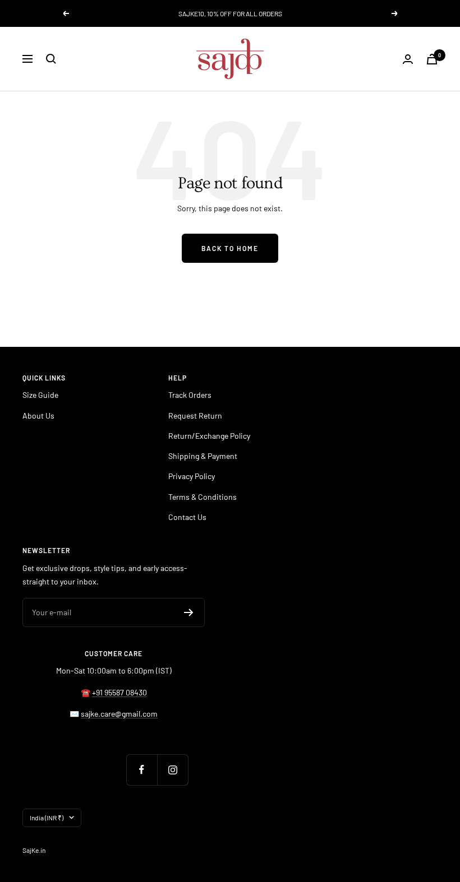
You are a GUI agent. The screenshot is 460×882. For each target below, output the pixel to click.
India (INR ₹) (46, 817)
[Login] (408, 59)
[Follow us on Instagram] (172, 769)
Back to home (230, 248)
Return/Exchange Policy (209, 435)
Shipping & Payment (202, 456)
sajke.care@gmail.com (119, 713)
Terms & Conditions (202, 497)
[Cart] (432, 59)
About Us (38, 415)
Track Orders (189, 395)
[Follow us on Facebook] (141, 769)
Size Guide (40, 395)
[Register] (189, 612)
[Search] (51, 59)
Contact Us (187, 517)
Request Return (195, 415)
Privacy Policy (191, 476)
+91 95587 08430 (119, 692)
